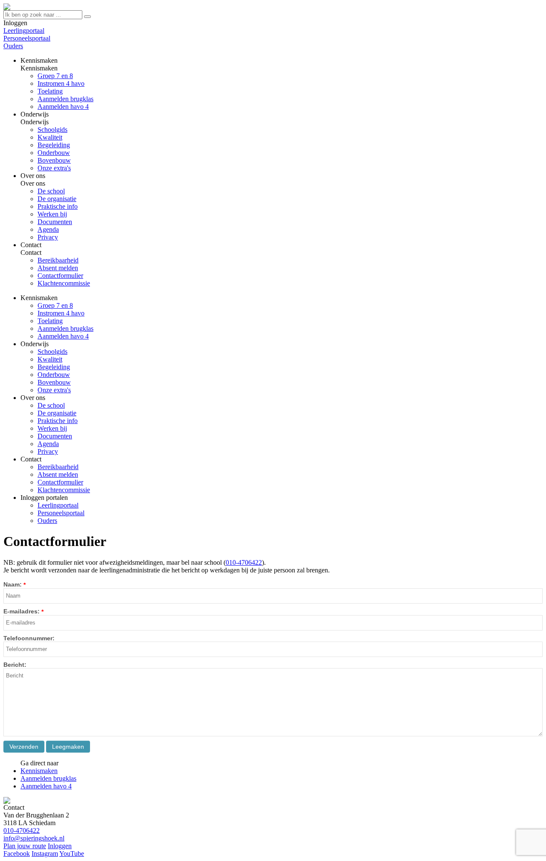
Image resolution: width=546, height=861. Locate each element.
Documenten (55, 436)
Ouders (13, 46)
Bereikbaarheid (58, 466)
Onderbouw (54, 374)
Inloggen (60, 845)
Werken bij (52, 428)
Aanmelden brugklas (65, 328)
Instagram (45, 853)
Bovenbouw (54, 382)
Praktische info (58, 420)
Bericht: (14, 664)
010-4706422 (244, 562)
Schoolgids (52, 351)
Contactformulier (60, 482)
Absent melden (58, 474)
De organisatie (57, 413)
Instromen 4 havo (61, 313)
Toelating (50, 320)
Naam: (12, 584)
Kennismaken (39, 770)
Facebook (16, 853)
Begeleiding (54, 367)
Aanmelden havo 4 (63, 336)
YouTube (71, 853)
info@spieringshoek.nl (33, 838)
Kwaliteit (50, 359)
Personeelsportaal (26, 38)
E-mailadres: (21, 611)
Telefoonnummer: (29, 638)
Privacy (48, 451)
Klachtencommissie (64, 489)
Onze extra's (54, 390)
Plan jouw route (24, 845)
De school (51, 405)
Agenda (48, 443)
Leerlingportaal (23, 30)
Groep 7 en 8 (55, 305)
